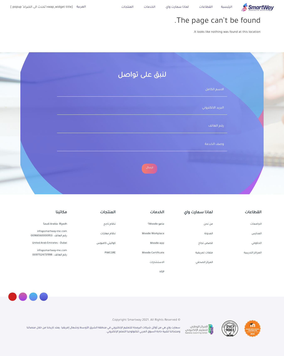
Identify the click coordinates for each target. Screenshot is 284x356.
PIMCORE (110, 252)
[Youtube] (12, 297)
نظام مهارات (108, 233)
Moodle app (157, 243)
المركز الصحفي (204, 262)
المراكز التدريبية (253, 252)
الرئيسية (226, 7)
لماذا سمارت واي (177, 7)
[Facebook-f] (44, 297)
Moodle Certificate (153, 252)
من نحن (208, 224)
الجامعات (256, 224)
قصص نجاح (205, 243)
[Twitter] (33, 297)
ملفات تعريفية (204, 252)
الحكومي (257, 243)
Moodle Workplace (153, 233)
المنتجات (127, 7)
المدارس (257, 233)
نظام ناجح (110, 224)
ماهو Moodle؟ (156, 224)
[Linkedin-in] (23, 297)
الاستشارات (157, 262)
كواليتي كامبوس (106, 243)
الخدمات (149, 7)
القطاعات (206, 7)
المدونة (208, 233)
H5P (161, 272)
